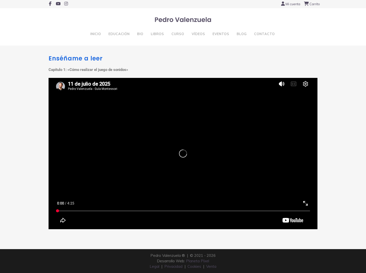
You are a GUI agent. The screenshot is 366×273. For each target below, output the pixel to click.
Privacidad (173, 266)
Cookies (194, 266)
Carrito (314, 4)
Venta (211, 266)
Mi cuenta (293, 4)
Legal (154, 266)
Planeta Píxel (197, 261)
